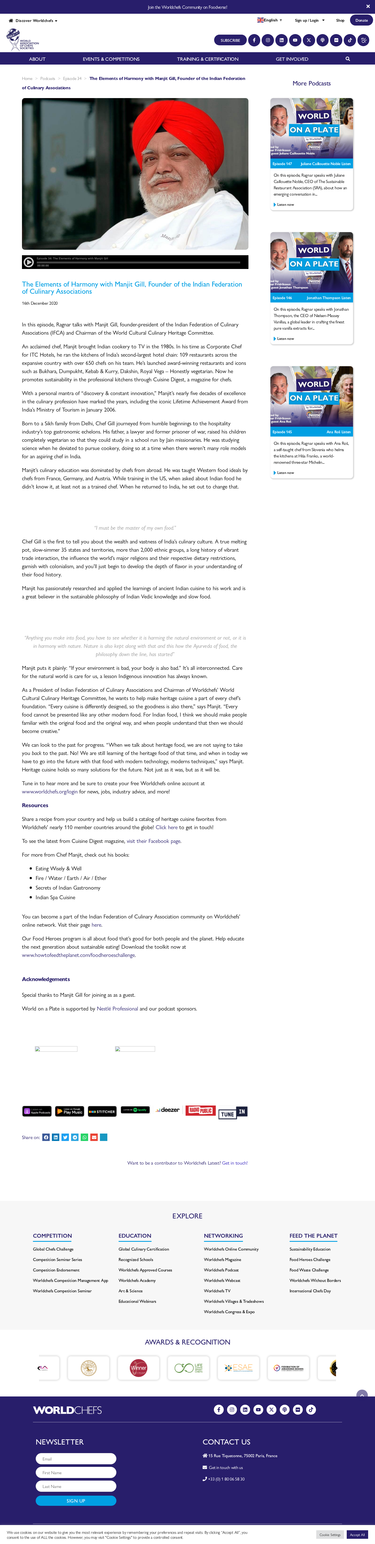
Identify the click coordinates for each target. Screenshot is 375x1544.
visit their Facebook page (153, 841)
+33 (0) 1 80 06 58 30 (226, 1479)
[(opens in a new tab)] (65, 1368)
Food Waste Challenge (309, 1270)
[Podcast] (323, 40)
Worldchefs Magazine (222, 1259)
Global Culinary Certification (144, 1249)
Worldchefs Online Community (231, 1249)
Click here (167, 827)
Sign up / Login (307, 20)
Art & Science (131, 1290)
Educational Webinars (137, 1301)
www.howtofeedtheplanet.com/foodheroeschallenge (78, 955)
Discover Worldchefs (33, 20)
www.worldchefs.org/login (50, 791)
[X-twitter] (309, 40)
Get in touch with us (225, 1467)
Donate (362, 20)
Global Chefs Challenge (53, 1249)
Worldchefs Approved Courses (145, 1270)
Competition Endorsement (56, 1270)
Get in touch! (235, 1162)
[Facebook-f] (254, 40)
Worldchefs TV (217, 1290)
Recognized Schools (136, 1259)
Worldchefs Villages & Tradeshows (234, 1301)
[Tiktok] (350, 40)
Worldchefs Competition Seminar (62, 1290)
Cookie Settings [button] (330, 1534)
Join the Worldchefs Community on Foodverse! (187, 7)
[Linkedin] (281, 40)
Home (27, 78)
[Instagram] (268, 40)
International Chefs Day (310, 1290)
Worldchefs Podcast (221, 1270)
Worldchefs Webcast (222, 1280)
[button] (46, 1137)
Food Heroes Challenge (310, 1259)
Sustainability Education (310, 1249)
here (96, 924)
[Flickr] (336, 40)
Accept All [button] (357, 1534)
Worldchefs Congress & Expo (229, 1311)
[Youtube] (295, 40)
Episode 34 (72, 78)
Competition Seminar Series (57, 1259)
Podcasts (47, 78)
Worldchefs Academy (137, 1280)
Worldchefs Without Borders (315, 1280)
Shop (340, 20)
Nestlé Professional (117, 1008)
